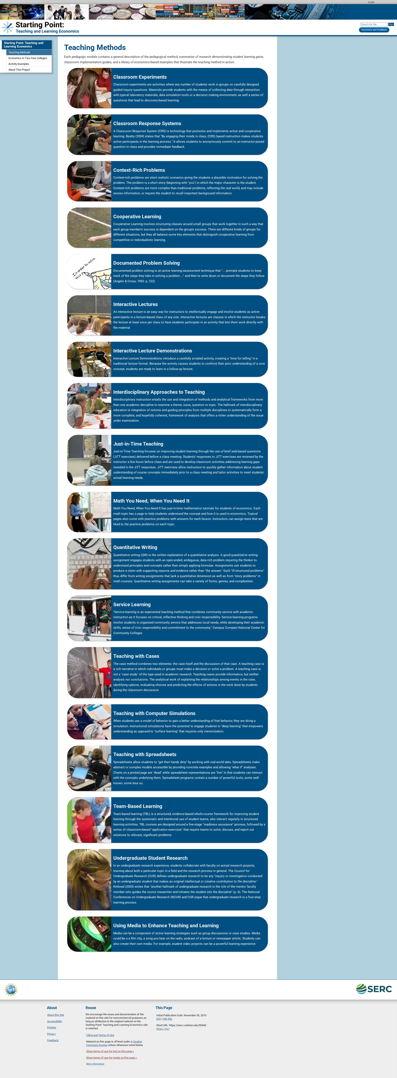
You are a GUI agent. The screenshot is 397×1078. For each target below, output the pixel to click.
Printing (51, 1027)
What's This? (163, 1029)
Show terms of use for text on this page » (110, 1051)
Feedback (53, 1040)
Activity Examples (18, 63)
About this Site (55, 1014)
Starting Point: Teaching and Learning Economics (23, 44)
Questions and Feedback (374, 29)
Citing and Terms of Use (100, 1035)
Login (371, 2)
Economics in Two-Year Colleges (27, 58)
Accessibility (54, 1021)
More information (95, 1064)
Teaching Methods (19, 52)
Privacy (51, 1033)
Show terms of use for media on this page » (111, 1057)
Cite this (167, 1018)
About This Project (19, 69)
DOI (158, 1018)
